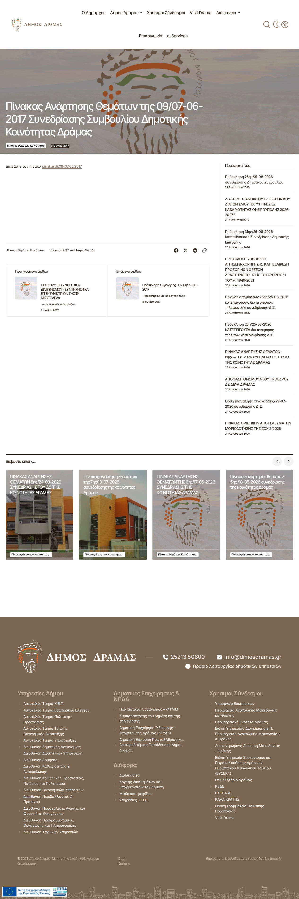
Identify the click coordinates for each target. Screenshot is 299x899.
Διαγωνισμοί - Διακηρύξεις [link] (58, 304)
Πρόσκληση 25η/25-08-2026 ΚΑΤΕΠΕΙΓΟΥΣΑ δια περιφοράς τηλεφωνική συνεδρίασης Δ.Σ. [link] (249, 329)
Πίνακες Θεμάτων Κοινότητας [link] (25, 145)
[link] (37, 24)
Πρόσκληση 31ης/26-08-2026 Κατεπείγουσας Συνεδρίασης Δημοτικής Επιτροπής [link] (257, 236)
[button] (277, 461)
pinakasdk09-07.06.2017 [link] (62, 166)
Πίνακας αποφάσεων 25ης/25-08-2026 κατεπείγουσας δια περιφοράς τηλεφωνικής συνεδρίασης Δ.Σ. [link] (256, 302)
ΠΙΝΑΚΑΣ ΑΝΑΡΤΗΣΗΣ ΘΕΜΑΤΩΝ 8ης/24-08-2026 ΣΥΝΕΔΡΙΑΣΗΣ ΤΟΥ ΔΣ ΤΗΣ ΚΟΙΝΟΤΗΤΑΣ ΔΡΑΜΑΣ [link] (257, 357)
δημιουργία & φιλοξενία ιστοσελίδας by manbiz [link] (244, 858)
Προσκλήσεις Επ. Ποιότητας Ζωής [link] (164, 295)
